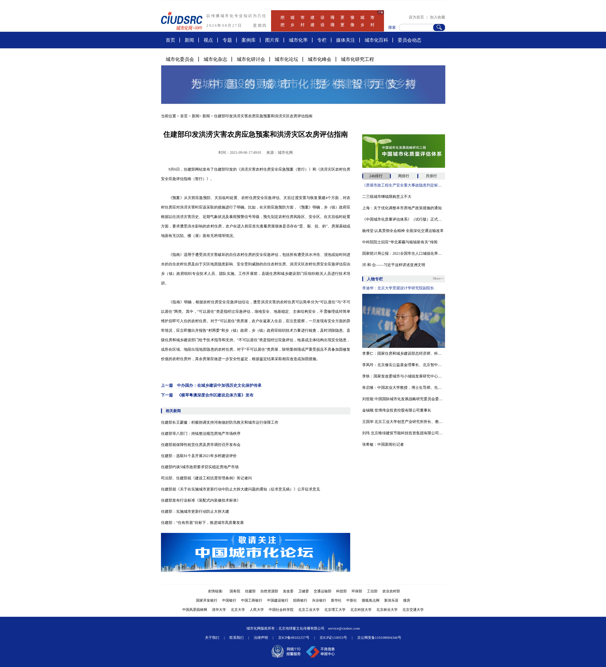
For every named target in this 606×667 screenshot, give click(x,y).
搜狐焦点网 (370, 600)
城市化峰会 (319, 59)
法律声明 (261, 638)
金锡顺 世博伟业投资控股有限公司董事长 (396, 410)
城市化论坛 (286, 59)
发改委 (288, 591)
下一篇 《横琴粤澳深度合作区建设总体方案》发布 (207, 395)
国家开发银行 (206, 600)
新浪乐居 (391, 600)
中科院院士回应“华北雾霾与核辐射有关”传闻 (399, 242)
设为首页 (416, 17)
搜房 (406, 600)
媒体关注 (345, 40)
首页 (170, 40)
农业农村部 (391, 591)
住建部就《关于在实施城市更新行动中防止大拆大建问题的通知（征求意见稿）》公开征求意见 (240, 489)
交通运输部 (322, 591)
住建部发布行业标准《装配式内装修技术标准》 (201, 500)
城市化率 (298, 40)
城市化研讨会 (251, 59)
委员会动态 (409, 40)
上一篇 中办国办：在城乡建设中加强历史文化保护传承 (211, 385)
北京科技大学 (361, 610)
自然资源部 (269, 591)
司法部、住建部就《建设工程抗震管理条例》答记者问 (206, 478)
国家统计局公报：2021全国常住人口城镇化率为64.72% (403, 253)
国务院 (235, 591)
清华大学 (219, 610)
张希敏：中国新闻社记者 (383, 444)
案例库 (248, 40)
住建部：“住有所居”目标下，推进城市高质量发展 (202, 523)
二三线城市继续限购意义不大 (386, 197)
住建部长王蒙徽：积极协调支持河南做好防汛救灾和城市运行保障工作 (219, 422)
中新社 (351, 600)
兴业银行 (319, 600)
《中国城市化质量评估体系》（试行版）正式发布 (403, 219)
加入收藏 (437, 17)
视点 (208, 40)
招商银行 (300, 600)
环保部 (357, 591)
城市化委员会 (180, 59)
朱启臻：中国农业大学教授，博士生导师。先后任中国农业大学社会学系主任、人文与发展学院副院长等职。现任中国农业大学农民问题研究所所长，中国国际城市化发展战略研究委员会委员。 (403, 388)
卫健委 (303, 591)
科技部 (341, 591)
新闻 (189, 40)
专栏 (322, 40)
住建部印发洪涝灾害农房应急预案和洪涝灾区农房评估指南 (263, 116)
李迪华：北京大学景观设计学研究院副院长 (398, 288)
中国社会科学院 (281, 610)
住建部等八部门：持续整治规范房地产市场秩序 (201, 433)
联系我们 (236, 638)
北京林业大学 (387, 610)
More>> (438, 278)
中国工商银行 (251, 600)
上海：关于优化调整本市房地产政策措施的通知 (402, 208)
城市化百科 (376, 40)
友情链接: (216, 591)
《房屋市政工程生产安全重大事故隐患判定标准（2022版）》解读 (403, 185)
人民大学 (257, 610)
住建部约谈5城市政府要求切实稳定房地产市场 (200, 467)
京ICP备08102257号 (293, 638)
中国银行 (229, 600)
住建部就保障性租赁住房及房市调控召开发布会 (201, 445)
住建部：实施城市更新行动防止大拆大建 (195, 511)
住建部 (250, 591)
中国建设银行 (277, 600)
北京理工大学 (335, 610)
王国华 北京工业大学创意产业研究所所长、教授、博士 (403, 422)
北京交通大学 (413, 610)
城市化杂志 (215, 59)
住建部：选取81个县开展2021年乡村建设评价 (199, 456)
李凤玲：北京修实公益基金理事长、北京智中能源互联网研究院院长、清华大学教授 (403, 365)
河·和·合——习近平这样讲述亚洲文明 (393, 265)
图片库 (272, 40)
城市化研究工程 (357, 59)
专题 (227, 40)
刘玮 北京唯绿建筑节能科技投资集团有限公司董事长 (403, 433)
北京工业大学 (309, 610)
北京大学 (238, 610)
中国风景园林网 (194, 610)
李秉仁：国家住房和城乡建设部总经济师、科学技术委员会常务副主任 (403, 353)
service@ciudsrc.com (344, 628)
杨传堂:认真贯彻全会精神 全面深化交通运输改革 (403, 231)
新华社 (336, 600)
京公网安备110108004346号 (379, 638)
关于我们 (212, 638)
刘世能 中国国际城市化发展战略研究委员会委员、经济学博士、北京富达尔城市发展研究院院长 (403, 399)
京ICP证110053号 (333, 638)
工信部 (372, 591)
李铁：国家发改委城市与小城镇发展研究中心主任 (403, 376)
